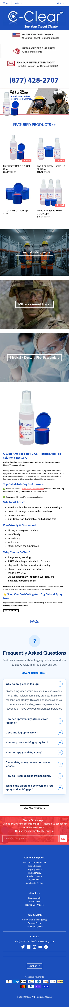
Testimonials (34, 901)
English (17, 3)
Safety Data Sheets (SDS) (34, 920)
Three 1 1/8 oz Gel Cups (16, 210)
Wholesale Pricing (34, 883)
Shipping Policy (34, 869)
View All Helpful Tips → (35, 672)
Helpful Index (34, 879)
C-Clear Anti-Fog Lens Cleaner (38, 997)
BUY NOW (34, 111)
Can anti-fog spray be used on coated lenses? (28, 764)
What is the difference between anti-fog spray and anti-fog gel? (29, 787)
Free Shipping (34, 866)
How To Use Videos (34, 905)
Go (63, 838)
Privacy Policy (34, 923)
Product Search (34, 876)
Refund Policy (34, 873)
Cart (62, 3)
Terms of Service (35, 926)
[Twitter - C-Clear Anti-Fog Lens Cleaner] (23, 947)
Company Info (34, 898)
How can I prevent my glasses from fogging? (27, 721)
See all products (34, 808)
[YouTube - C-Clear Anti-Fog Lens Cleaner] (40, 947)
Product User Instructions (34, 862)
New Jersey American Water (33, 489)
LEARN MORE (10, 611)
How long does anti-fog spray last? (27, 742)
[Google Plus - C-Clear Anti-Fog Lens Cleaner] (46, 947)
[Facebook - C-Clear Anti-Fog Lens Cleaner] (29, 947)
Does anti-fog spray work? (22, 732)
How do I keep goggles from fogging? (28, 775)
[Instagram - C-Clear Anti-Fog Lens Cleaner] (34, 947)
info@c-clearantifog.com (42, 941)
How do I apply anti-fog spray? (24, 752)
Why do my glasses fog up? (22, 684)
